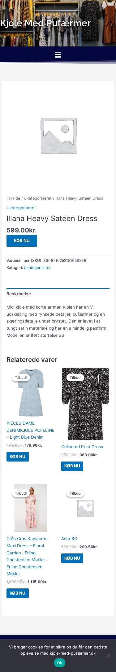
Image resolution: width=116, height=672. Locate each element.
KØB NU (22, 240)
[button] (58, 55)
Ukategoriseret (38, 198)
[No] (108, 655)
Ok (59, 662)
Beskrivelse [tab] (18, 293)
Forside (13, 198)
